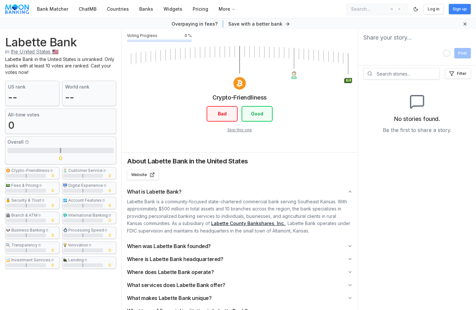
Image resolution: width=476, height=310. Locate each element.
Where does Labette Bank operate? (170, 272)
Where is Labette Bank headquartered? (175, 259)
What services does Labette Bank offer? (176, 285)
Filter (462, 73)
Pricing (200, 9)
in (31, 51)
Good (257, 113)
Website (139, 174)
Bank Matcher (52, 9)
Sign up (460, 8)
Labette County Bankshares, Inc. (248, 223)
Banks (146, 9)
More (224, 9)
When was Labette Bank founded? (169, 246)
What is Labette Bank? (154, 191)
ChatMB (87, 9)
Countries (118, 9)
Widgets (173, 9)
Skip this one (239, 129)
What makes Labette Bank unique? (169, 298)
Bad (222, 113)
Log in (433, 8)
